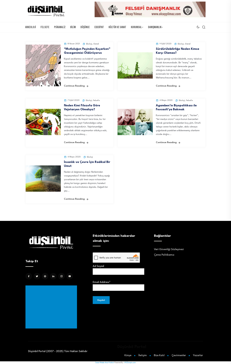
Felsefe (45, 27)
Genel (96, 44)
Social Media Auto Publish (104, 362)
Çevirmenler (179, 355)
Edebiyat (99, 27)
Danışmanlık (154, 27)
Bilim (73, 27)
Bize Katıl (159, 355)
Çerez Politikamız (164, 255)
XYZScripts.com (130, 362)
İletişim (142, 355)
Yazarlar (198, 355)
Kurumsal (136, 27)
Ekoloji (89, 44)
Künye (127, 355)
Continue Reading (74, 86)
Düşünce (85, 27)
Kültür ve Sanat (117, 27)
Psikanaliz (60, 27)
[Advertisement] (52, 306)
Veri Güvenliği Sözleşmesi (169, 249)
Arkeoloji (30, 27)
